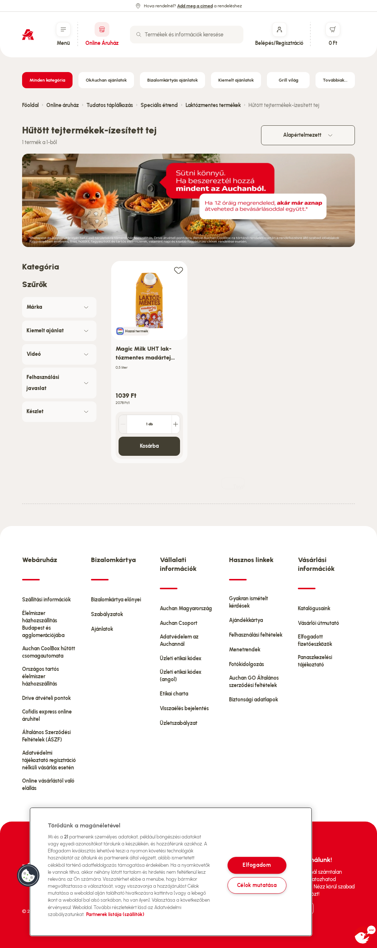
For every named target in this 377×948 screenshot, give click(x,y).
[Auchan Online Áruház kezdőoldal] (28, 34)
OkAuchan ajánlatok (106, 80)
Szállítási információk (46, 600)
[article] (149, 362)
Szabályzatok (107, 614)
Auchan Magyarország (186, 608)
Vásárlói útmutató (318, 623)
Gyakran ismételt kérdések (248, 602)
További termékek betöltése (239, 486)
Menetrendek (244, 650)
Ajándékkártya (246, 620)
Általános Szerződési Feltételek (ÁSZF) (46, 736)
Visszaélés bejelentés (184, 708)
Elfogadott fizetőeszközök (315, 640)
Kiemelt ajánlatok (236, 80)
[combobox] (186, 34)
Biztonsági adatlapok (253, 700)
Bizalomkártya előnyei (116, 600)
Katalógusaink (314, 608)
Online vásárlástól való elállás (48, 784)
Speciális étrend (159, 105)
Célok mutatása (257, 885)
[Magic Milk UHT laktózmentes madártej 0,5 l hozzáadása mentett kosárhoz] (178, 270)
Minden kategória (47, 80)
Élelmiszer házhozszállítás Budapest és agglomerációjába (43, 624)
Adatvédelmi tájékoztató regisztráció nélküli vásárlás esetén (49, 760)
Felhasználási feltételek (255, 635)
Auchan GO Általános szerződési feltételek (254, 681)
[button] (28, 875)
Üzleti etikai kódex (180, 658)
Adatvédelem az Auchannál (179, 640)
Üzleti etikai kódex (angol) (180, 676)
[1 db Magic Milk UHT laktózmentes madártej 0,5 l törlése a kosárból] (123, 424)
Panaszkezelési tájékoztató (315, 661)
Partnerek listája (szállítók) (115, 914)
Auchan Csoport (178, 623)
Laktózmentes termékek (213, 105)
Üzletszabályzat (178, 723)
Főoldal (30, 105)
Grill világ (288, 80)
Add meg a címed (195, 5)
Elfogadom (257, 865)
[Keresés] (139, 34)
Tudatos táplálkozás (110, 105)
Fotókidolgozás (246, 664)
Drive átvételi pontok (46, 698)
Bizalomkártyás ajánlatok (172, 80)
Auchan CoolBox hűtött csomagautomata (48, 652)
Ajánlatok (102, 629)
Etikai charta (174, 694)
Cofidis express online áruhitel (47, 715)
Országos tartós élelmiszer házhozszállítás (40, 676)
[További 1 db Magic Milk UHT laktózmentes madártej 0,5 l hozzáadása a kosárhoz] (176, 424)
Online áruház (62, 105)
